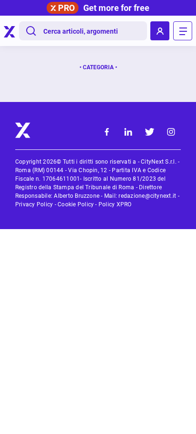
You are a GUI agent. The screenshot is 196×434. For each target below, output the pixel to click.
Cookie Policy (76, 204)
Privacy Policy (34, 204)
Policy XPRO (115, 204)
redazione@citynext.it (147, 196)
